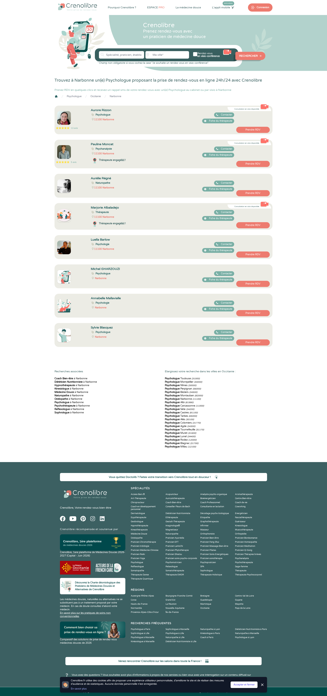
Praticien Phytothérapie (177, 550)
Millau (180, 446)
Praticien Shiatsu (174, 554)
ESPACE (156, 7)
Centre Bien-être (243, 498)
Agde (180, 426)
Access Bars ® (138, 494)
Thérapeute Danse (140, 574)
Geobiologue (137, 521)
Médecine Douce (139, 534)
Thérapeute (240, 570)
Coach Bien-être (173, 502)
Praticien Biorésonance (246, 538)
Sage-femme (241, 566)
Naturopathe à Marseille (247, 633)
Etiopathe (205, 517)
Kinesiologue (241, 525)
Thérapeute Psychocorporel (248, 574)
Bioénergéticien (208, 498)
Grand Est (170, 600)
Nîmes (180, 385)
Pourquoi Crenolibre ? (122, 7)
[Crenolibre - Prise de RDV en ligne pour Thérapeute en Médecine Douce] (77, 7)
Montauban (184, 395)
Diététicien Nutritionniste (178, 513)
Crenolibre (66, 507)
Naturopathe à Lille (175, 637)
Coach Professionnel (210, 502)
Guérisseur (240, 521)
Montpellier (183, 381)
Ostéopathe (137, 538)
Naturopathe (172, 534)
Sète (179, 409)
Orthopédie (240, 534)
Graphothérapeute (209, 521)
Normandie (136, 608)
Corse (133, 600)
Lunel (180, 436)
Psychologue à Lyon (244, 637)
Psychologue (74, 96)
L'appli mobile (222, 7)
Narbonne (115, 96)
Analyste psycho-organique (213, 494)
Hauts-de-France (139, 604)
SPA (202, 566)
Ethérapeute (172, 517)
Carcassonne (184, 405)
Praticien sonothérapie (211, 558)
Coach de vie (241, 502)
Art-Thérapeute (138, 498)
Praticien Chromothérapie (143, 542)
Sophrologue (206, 570)
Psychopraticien (208, 562)
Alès (179, 419)
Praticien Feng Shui (209, 542)
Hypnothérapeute (139, 525)
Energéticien (241, 513)
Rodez (181, 439)
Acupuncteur (172, 494)
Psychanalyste (242, 558)
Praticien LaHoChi (174, 546)
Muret (180, 433)
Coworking (240, 506)
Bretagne (204, 596)
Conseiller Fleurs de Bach (178, 506)
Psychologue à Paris (140, 629)
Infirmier (204, 525)
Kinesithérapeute (139, 530)
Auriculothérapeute (175, 498)
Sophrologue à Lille (140, 633)
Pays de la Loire (242, 608)
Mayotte (239, 604)
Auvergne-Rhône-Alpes (142, 596)
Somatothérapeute (175, 570)
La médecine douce (188, 7)
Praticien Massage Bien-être (214, 546)
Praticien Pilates (208, 550)
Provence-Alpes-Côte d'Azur (145, 612)
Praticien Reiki (138, 554)
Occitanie (95, 96)
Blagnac (181, 443)
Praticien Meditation (245, 546)
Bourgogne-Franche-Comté (179, 596)
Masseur (204, 530)
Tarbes (181, 416)
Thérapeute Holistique (211, 574)
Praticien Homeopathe (246, 542)
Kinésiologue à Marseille (142, 641)
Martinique (205, 604)
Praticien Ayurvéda (175, 538)
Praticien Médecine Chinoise (144, 550)
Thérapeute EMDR (175, 574)
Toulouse (182, 378)
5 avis (73, 162)
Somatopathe (137, 570)
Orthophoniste (207, 534)
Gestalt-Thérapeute (175, 521)
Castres (181, 412)
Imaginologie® (173, 525)
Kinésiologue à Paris (210, 633)
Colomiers (183, 422)
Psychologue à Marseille (142, 637)
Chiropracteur (137, 502)
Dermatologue (138, 513)
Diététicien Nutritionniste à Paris (251, 629)
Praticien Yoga (138, 558)
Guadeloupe (206, 600)
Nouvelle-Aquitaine (175, 608)
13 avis (74, 128)
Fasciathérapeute (243, 517)
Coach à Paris (206, 637)
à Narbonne (70, 378)
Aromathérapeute (244, 494)
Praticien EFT (172, 542)
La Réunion (171, 604)
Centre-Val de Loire (244, 596)
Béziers (181, 392)
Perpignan (183, 388)
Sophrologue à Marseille (177, 629)
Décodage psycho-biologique (214, 513)
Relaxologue (172, 566)
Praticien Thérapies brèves (248, 554)
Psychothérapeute (244, 562)
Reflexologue (137, 566)
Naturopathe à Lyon (210, 629)
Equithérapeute (138, 517)
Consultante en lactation (212, 506)
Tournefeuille (184, 429)
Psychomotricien (174, 562)
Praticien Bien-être (209, 538)
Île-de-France (172, 612)
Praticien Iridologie (140, 546)
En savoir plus (79, 688)
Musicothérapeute (244, 530)
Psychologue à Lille (175, 633)
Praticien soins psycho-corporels (181, 558)
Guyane (238, 600)
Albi (179, 402)
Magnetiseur (172, 530)
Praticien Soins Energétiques (214, 554)
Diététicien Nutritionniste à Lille (181, 641)
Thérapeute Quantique (142, 579)
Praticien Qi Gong (243, 550)
